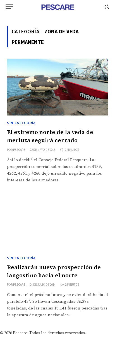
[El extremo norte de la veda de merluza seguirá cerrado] (57, 87)
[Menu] (9, 7)
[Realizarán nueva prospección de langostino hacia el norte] (57, 222)
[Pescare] (57, 7)
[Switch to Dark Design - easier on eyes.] (106, 7)
